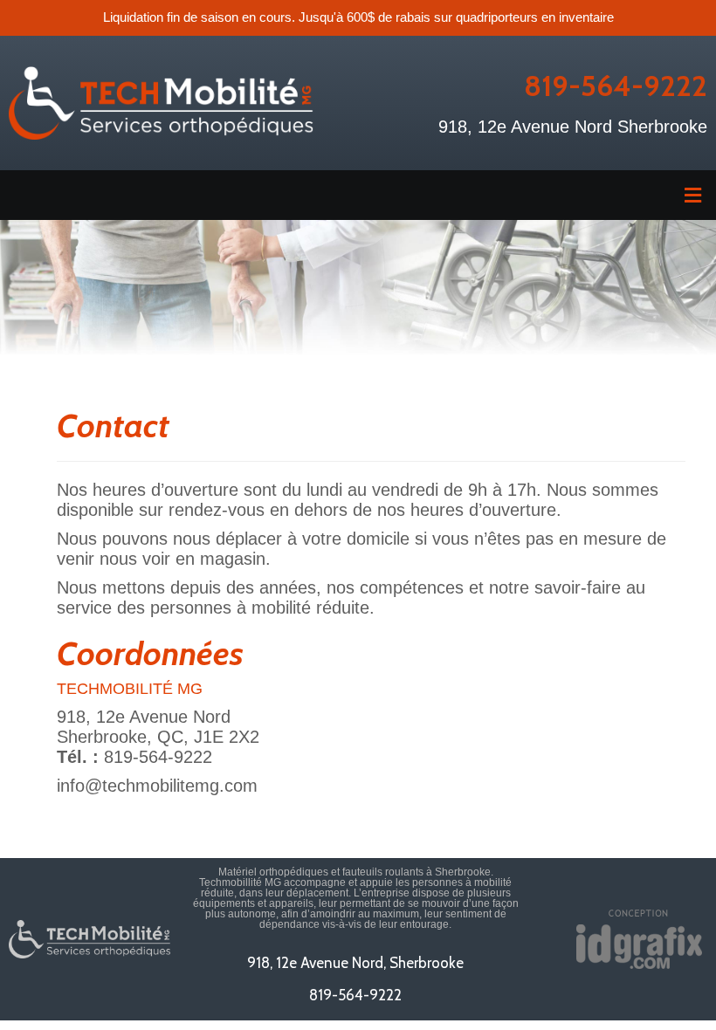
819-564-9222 (615, 85)
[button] (358, 195)
